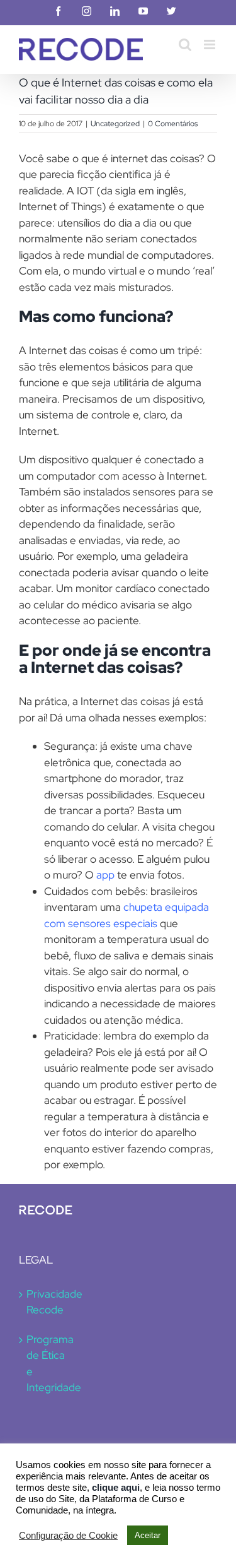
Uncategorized (115, 124)
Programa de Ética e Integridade (46, 1363)
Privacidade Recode (46, 1302)
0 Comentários (173, 124)
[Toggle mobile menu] (210, 44)
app (105, 875)
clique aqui (116, 1488)
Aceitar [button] (147, 1535)
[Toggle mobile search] (185, 44)
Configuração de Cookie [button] (68, 1536)
